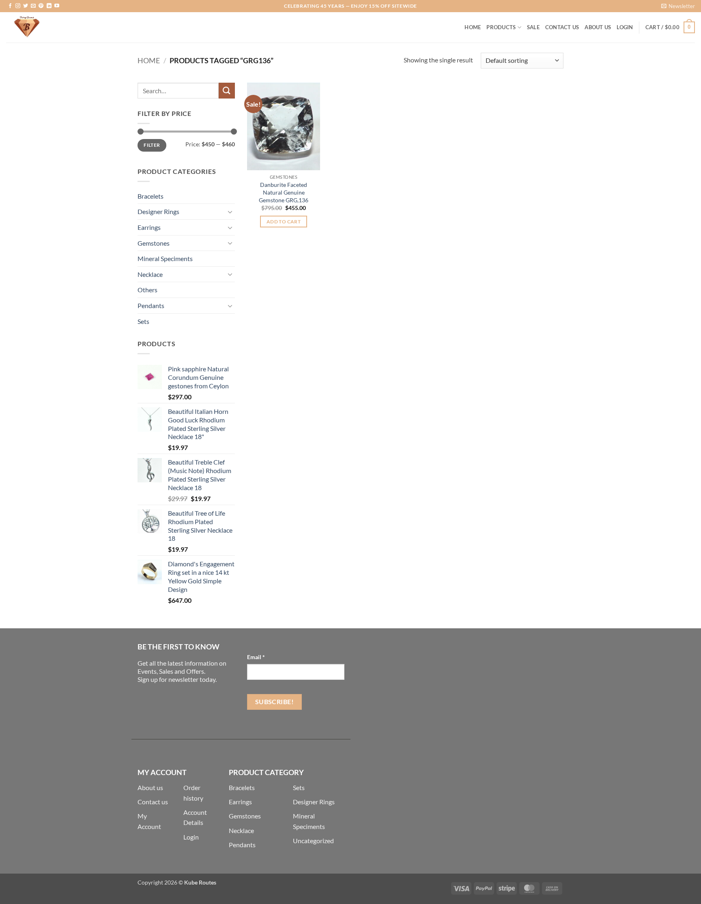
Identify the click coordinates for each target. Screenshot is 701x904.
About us (150, 787)
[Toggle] (230, 211)
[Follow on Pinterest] (41, 6)
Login (191, 837)
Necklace (150, 274)
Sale (533, 27)
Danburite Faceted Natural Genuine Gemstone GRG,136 (283, 192)
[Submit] (227, 91)
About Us (598, 27)
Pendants (151, 305)
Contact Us (562, 27)
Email (256, 656)
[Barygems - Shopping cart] (46, 27)
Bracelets (150, 196)
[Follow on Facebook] (10, 6)
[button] (678, 6)
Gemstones (154, 243)
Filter (152, 145)
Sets (143, 321)
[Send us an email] (33, 6)
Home (472, 27)
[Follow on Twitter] (25, 6)
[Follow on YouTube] (56, 6)
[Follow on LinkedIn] (49, 6)
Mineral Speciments (165, 258)
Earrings (149, 227)
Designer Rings (158, 211)
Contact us (153, 801)
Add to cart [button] (284, 221)
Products (501, 27)
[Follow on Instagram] (17, 6)
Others (147, 289)
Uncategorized (313, 840)
